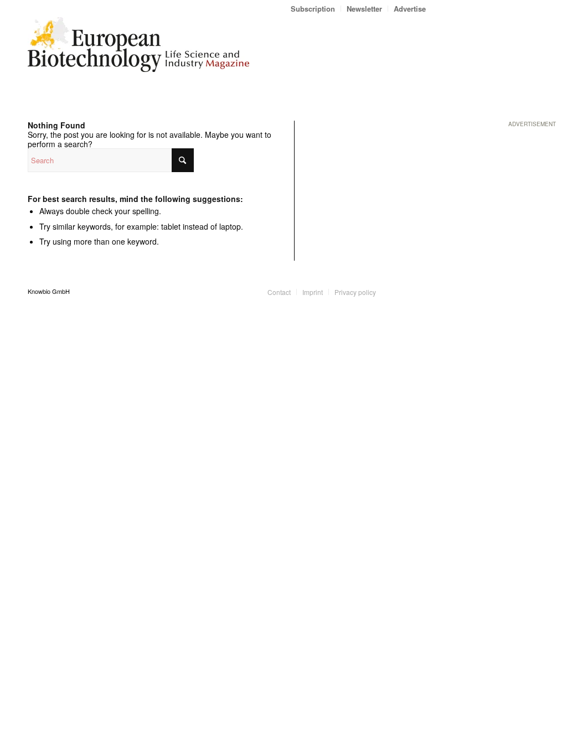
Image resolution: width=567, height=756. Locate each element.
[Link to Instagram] (417, 291)
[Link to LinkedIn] (401, 291)
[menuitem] (313, 9)
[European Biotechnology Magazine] (138, 48)
